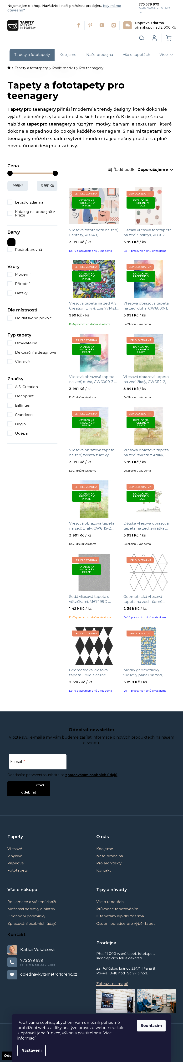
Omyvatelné (26, 343)
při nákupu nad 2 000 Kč (155, 25)
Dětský (21, 293)
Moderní (22, 274)
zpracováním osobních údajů (91, 775)
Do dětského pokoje (33, 318)
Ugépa (22, 433)
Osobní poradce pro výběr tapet (125, 923)
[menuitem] (32, 55)
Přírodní (22, 283)
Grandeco (24, 414)
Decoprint (25, 396)
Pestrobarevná (28, 249)
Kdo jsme (104, 848)
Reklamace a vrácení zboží (31, 901)
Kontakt (103, 870)
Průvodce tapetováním (117, 909)
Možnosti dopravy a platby (31, 909)
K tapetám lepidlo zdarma (120, 916)
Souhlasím (151, 1025)
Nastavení (31, 1050)
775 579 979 (148, 4)
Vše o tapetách (110, 901)
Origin (21, 424)
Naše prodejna (109, 856)
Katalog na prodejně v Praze (35, 213)
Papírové (15, 863)
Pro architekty (109, 863)
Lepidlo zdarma (29, 202)
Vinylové (14, 856)
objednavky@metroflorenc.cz (48, 974)
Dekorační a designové (35, 352)
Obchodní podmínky (26, 916)
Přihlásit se (25, 785)
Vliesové (22, 361)
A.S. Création (27, 386)
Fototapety (17, 870)
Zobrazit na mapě (112, 983)
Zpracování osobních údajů (31, 923)
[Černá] (11, 241)
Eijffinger (23, 405)
